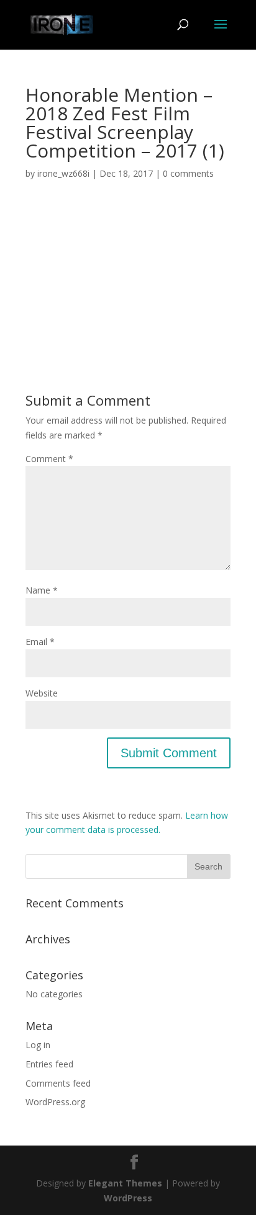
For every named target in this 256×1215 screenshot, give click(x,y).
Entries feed (49, 1064)
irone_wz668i (63, 173)
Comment (49, 459)
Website (41, 693)
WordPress (128, 1198)
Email (40, 642)
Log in (37, 1045)
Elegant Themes (125, 1183)
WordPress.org (55, 1102)
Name (41, 590)
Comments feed (58, 1083)
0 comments (188, 173)
